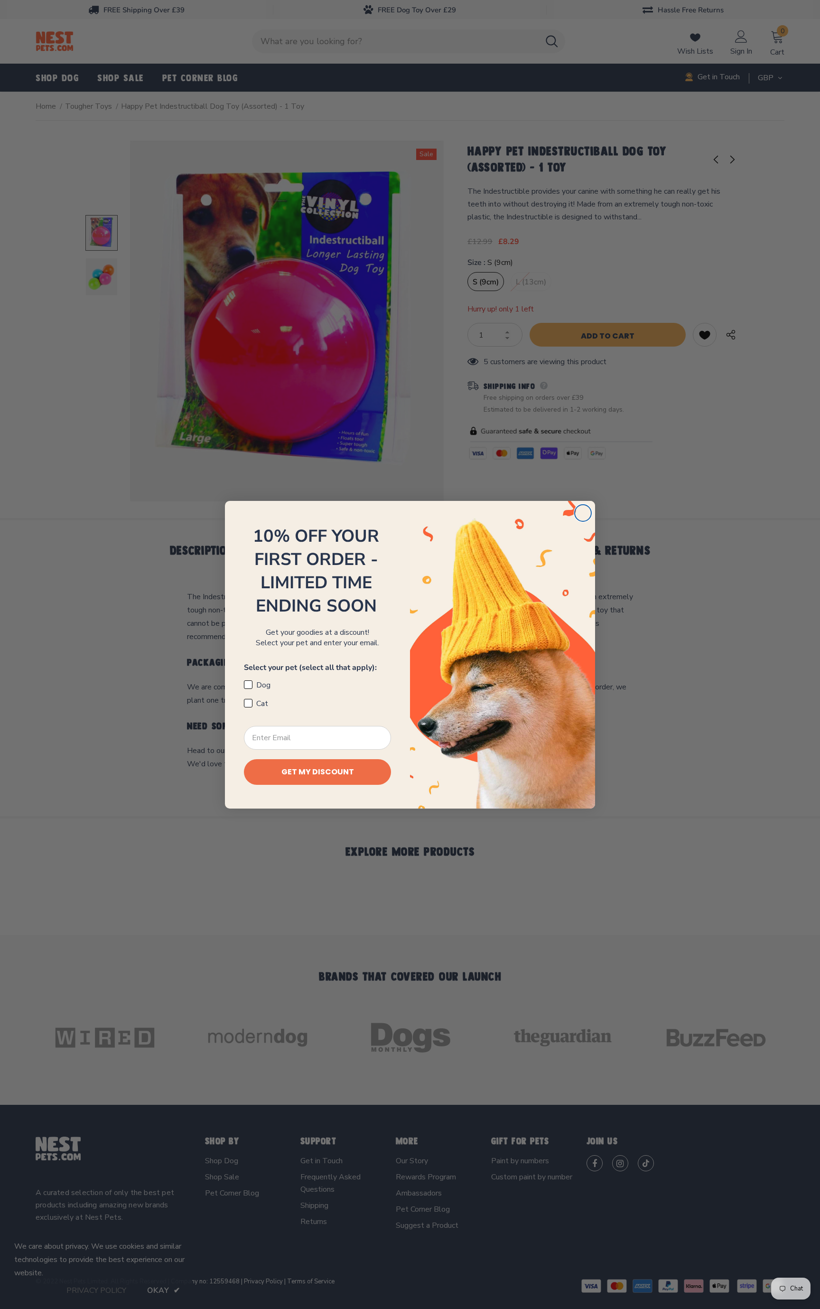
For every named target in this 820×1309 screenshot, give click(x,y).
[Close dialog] (583, 513)
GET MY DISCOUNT (317, 771)
